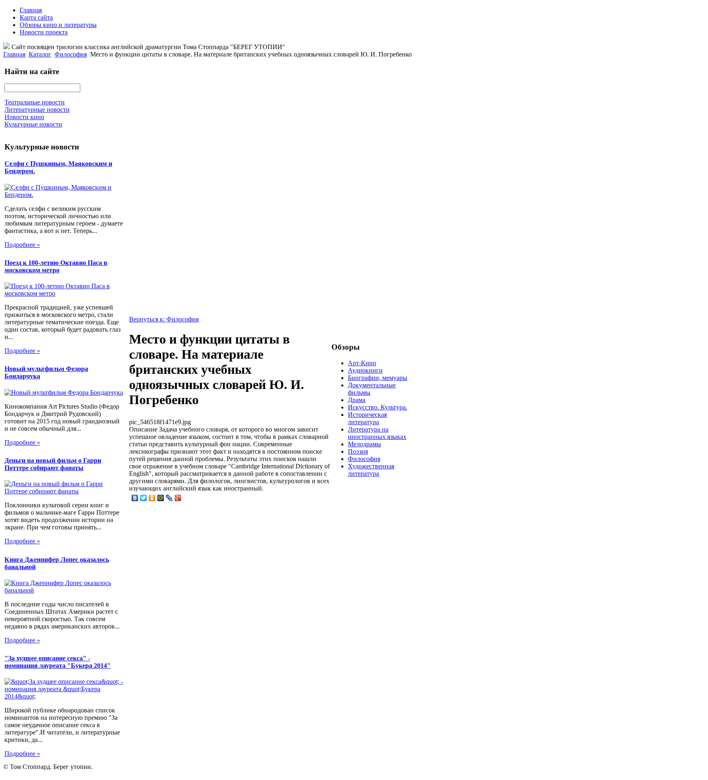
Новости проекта (44, 32)
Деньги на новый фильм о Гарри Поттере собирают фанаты (53, 464)
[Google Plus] (178, 498)
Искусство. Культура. (377, 407)
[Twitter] (143, 498)
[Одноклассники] (152, 498)
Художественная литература (371, 470)
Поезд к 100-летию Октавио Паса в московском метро (56, 266)
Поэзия (358, 451)
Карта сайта (36, 17)
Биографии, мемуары (377, 377)
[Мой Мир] (161, 498)
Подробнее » (22, 244)
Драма (356, 399)
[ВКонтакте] (135, 498)
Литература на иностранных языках (377, 433)
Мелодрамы (364, 444)
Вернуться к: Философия (164, 319)
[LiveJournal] (169, 498)
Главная (31, 10)
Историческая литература (367, 418)
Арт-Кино (362, 362)
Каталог (40, 54)
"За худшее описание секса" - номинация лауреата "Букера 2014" (58, 662)
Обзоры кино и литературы (58, 24)
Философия (70, 54)
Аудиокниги (365, 370)
